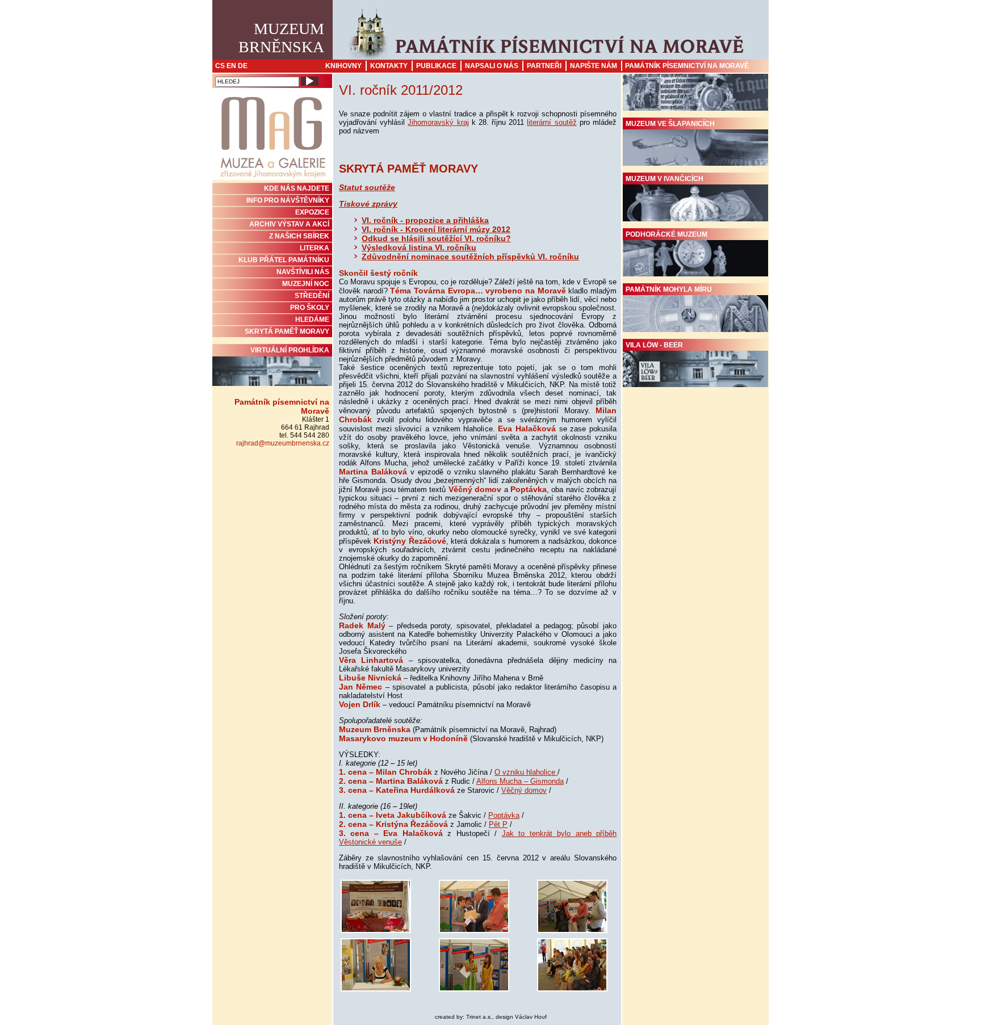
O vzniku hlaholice (525, 772)
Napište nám (593, 66)
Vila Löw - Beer (654, 345)
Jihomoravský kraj (438, 122)
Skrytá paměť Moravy (287, 331)
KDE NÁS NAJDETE (296, 188)
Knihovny (343, 66)
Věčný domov (524, 790)
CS (220, 66)
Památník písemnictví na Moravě (687, 66)
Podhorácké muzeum (666, 234)
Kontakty (389, 66)
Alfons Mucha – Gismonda (520, 781)
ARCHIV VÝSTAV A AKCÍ (289, 224)
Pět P (498, 824)
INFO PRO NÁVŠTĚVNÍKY (287, 200)
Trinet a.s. (479, 1017)
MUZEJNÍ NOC (305, 284)
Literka (314, 248)
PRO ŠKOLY (309, 308)
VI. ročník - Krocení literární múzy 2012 (436, 229)
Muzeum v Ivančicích (664, 179)
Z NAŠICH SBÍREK (299, 236)
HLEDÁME (312, 320)
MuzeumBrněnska (281, 38)
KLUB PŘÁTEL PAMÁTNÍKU (283, 260)
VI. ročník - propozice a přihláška (425, 220)
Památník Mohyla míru (669, 289)
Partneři (544, 66)
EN (231, 66)
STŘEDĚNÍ (312, 296)
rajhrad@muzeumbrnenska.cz (282, 443)
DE (243, 66)
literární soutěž (551, 122)
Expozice (312, 212)
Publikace (436, 66)
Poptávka (503, 815)
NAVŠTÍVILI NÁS (302, 272)
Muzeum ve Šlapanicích (670, 124)
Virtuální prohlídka (289, 350)
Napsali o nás (491, 66)
